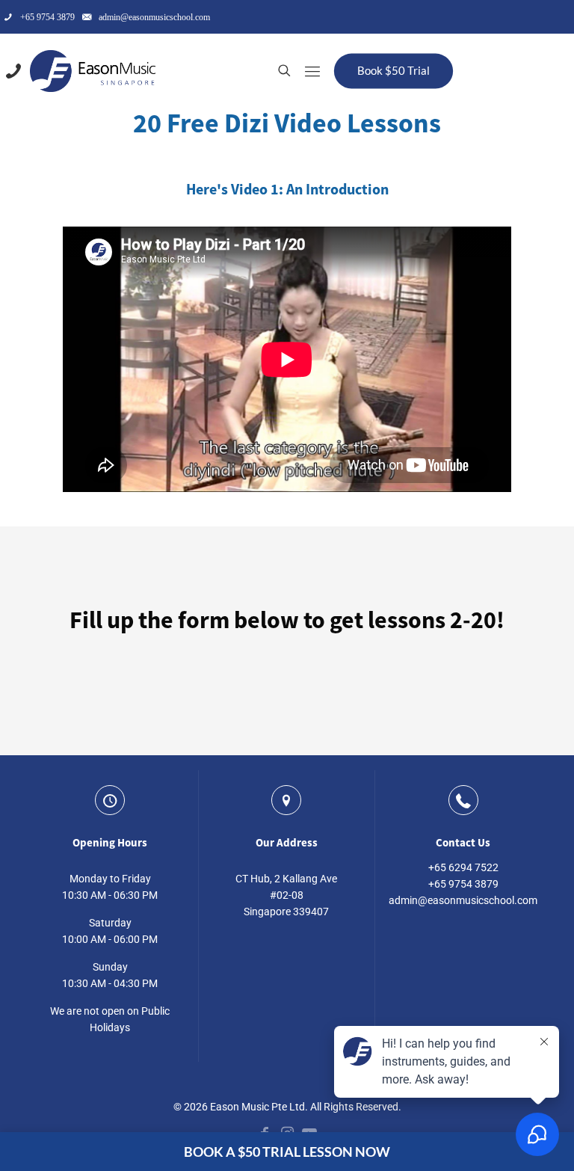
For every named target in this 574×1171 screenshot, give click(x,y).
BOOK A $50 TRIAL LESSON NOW (287, 1151)
